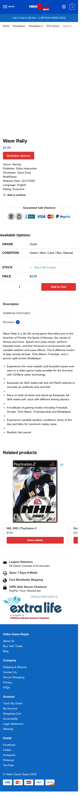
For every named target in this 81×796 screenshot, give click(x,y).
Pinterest (8, 760)
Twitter (7, 749)
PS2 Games (53, 26)
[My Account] (64, 7)
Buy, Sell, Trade (12, 646)
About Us (8, 640)
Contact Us (10, 672)
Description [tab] (11, 304)
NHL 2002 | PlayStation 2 (22, 528)
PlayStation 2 (36, 26)
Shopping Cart (12, 713)
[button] (72, 7)
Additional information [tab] (16, 313)
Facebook (9, 744)
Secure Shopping (13, 677)
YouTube (8, 765)
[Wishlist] (62, 465)
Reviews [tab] (10, 322)
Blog (5, 651)
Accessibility (10, 718)
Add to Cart (58, 286)
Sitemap (8, 728)
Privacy (7, 682)
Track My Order (12, 703)
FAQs (6, 687)
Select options (35, 540)
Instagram (9, 755)
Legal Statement (13, 723)
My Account (10, 708)
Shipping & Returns (15, 667)
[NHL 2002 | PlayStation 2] (35, 491)
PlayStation (19, 26)
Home (6, 26)
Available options (18, 155)
